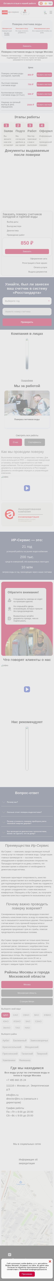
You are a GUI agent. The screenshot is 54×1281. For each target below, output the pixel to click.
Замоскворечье (39, 1040)
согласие (11, 1267)
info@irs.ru (12, 1095)
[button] (27, 488)
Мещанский (31, 1047)
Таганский (27, 1053)
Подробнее (27, 380)
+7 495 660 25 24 (16, 1080)
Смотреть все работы (27, 435)
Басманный (19, 1040)
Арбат (6, 1040)
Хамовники (9, 1060)
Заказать (27, 46)
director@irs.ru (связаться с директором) (22, 1100)
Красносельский (12, 1047)
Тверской (42, 1053)
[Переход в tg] (9, 1254)
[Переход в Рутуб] (44, 1254)
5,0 (50, 3)
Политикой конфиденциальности (33, 1269)
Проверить (27, 322)
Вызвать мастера (44, 75)
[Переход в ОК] (35, 1254)
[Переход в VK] (27, 1254)
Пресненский (10, 1053)
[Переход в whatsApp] (18, 1254)
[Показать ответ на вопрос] (4, 802)
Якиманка (24, 1060)
